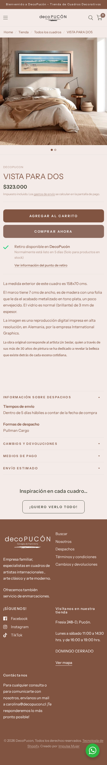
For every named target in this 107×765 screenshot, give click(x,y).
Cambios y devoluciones (30, 444)
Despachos (64, 549)
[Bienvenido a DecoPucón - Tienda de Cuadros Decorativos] (53, 4)
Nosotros (63, 541)
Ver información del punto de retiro (40, 265)
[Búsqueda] (91, 18)
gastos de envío (44, 194)
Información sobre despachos (37, 397)
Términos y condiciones (75, 556)
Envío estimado (20, 468)
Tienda (23, 32)
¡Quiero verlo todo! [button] (53, 507)
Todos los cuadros (47, 32)
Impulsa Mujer (69, 746)
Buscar (61, 533)
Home (8, 32)
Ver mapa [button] (63, 662)
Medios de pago (20, 456)
